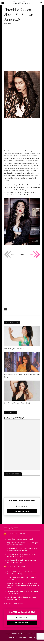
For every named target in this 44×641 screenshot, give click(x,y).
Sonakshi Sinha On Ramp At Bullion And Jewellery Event (22, 375)
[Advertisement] (22, 49)
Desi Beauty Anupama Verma (14, 348)
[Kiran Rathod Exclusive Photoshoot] (22, 390)
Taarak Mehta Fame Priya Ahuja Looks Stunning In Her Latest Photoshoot (22, 592)
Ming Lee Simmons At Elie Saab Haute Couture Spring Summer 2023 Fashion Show (22, 544)
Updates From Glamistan (16, 534)
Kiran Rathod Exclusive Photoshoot (17, 403)
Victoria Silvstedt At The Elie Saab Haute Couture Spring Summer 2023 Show (21, 555)
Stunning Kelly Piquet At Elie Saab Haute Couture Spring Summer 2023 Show (21, 561)
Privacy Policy (13, 637)
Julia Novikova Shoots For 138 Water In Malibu (20, 539)
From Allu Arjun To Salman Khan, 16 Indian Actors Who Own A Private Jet (21, 598)
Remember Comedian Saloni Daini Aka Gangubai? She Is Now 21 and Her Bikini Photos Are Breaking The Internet (23, 586)
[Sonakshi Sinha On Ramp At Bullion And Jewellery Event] (22, 362)
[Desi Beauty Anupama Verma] (22, 336)
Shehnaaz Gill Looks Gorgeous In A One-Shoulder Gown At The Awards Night (21, 573)
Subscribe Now (22, 511)
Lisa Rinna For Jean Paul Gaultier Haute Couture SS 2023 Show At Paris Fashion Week (22, 550)
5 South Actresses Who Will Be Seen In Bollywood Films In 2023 (21, 579)
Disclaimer (22, 637)
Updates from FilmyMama (16, 567)
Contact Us (31, 637)
